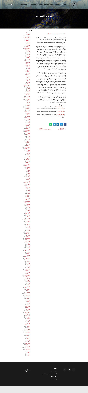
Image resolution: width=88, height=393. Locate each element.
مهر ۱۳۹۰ (28, 193)
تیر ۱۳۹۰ (28, 198)
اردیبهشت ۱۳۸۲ (27, 348)
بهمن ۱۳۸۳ (28, 317)
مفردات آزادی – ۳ (60, 116)
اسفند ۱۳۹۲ (28, 150)
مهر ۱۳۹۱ (28, 175)
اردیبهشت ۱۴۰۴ (27, 48)
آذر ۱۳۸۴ (28, 301)
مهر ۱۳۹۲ (28, 156)
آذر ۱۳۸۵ (28, 283)
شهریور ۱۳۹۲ (27, 158)
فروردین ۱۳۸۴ (27, 314)
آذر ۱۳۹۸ (28, 90)
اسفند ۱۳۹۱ (28, 167)
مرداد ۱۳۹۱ (28, 178)
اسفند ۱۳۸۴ (28, 297)
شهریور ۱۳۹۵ (27, 112)
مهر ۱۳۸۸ (28, 230)
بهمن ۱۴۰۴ (28, 41)
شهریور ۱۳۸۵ (27, 288)
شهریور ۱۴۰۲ (27, 61)
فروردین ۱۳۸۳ (27, 332)
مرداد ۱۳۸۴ (28, 308)
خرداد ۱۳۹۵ (28, 116)
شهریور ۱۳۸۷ (27, 251)
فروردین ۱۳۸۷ (27, 258)
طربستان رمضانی (23, 4)
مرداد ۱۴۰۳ (28, 56)
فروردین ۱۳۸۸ (27, 240)
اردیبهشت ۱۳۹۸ (27, 98)
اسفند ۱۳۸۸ (28, 223)
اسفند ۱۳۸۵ (28, 278)
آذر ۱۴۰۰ (28, 78)
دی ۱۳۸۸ (28, 226)
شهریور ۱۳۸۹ (27, 213)
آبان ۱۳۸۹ (28, 210)
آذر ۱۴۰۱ (29, 68)
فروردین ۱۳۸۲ (27, 349)
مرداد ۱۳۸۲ (28, 345)
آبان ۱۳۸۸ (28, 229)
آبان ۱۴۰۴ (28, 44)
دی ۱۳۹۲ (28, 152)
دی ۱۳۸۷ (28, 244)
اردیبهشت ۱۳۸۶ (27, 275)
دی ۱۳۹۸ (28, 88)
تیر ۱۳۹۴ (28, 127)
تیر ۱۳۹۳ (28, 144)
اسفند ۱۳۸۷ (28, 241)
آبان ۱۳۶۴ (28, 356)
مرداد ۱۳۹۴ (28, 125)
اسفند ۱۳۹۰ (28, 186)
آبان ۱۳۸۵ (28, 284)
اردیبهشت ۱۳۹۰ (27, 201)
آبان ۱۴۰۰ (28, 79)
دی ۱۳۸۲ (28, 337)
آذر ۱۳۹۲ (28, 153)
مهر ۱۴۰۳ (28, 54)
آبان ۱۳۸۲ (28, 340)
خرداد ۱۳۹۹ (28, 84)
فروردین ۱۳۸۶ (27, 277)
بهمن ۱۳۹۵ (28, 108)
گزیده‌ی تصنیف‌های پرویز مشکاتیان (46, 4)
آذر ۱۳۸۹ (28, 209)
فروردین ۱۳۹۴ (27, 132)
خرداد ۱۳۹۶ (28, 105)
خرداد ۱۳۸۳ (28, 329)
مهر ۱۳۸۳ (28, 323)
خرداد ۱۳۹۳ (28, 146)
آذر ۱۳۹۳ (28, 138)
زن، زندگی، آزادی (56, 34)
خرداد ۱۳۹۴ (28, 129)
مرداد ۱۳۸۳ (28, 326)
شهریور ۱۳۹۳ (27, 141)
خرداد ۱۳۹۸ (28, 96)
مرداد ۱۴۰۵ (28, 33)
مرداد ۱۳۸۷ (28, 252)
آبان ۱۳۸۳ (28, 322)
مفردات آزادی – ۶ (60, 114)
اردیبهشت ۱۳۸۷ (27, 257)
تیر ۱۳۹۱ (28, 179)
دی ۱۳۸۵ (28, 281)
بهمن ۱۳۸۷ (28, 243)
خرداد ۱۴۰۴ (28, 47)
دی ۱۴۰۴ (28, 42)
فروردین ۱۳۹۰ (27, 203)
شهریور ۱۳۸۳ (27, 325)
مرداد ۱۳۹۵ (28, 113)
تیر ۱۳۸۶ (28, 272)
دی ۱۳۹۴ (28, 121)
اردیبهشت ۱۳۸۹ (27, 220)
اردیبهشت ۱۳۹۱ (27, 183)
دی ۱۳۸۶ (28, 263)
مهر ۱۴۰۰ (28, 81)
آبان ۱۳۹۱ (28, 173)
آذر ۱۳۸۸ (28, 227)
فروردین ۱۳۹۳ (27, 149)
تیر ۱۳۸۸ (28, 235)
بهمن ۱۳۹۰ (28, 187)
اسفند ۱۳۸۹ (28, 204)
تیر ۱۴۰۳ (28, 57)
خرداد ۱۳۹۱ (28, 181)
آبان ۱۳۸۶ (28, 266)
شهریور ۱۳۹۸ (27, 93)
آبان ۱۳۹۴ (28, 122)
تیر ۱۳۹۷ (28, 102)
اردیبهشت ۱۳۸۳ (27, 331)
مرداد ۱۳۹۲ (28, 159)
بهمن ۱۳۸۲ (28, 335)
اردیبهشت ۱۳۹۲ (27, 164)
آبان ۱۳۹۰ (28, 192)
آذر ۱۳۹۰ (28, 190)
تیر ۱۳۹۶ (28, 104)
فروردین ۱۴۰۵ (27, 37)
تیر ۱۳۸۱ (28, 352)
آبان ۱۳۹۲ (28, 155)
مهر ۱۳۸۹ (28, 212)
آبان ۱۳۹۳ (28, 139)
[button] (12, 4)
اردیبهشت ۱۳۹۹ (27, 85)
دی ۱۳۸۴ (28, 300)
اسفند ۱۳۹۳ (28, 133)
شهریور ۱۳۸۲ (27, 343)
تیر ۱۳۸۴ (28, 309)
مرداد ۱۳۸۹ (28, 215)
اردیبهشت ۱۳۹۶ (27, 107)
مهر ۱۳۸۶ (28, 267)
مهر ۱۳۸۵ (28, 286)
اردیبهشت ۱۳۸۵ (27, 294)
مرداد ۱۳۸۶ (28, 271)
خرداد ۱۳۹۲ (28, 162)
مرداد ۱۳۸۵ (28, 289)
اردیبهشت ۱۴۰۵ (27, 36)
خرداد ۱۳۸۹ (28, 218)
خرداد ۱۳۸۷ (28, 255)
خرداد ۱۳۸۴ (28, 311)
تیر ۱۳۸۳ (28, 328)
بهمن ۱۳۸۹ (28, 206)
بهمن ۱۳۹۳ (28, 135)
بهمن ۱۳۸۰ (28, 354)
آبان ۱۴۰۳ (28, 53)
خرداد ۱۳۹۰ (28, 200)
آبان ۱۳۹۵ (28, 110)
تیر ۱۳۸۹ (28, 217)
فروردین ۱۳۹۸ (27, 99)
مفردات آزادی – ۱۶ (60, 107)
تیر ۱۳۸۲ (28, 346)
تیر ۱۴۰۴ (28, 45)
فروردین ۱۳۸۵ (27, 295)
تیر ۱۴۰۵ (28, 34)
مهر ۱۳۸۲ (28, 342)
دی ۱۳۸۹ (28, 207)
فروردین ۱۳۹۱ (27, 184)
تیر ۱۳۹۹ (28, 82)
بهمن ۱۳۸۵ (28, 280)
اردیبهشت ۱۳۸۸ (27, 238)
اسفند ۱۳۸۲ (28, 334)
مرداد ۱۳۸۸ (28, 234)
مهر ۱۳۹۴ (28, 124)
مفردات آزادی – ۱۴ (60, 108)
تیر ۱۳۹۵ (28, 115)
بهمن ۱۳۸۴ (28, 298)
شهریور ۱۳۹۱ (28, 176)
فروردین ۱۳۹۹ (27, 87)
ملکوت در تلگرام (33, 4)
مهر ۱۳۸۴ (28, 305)
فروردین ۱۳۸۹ (27, 221)
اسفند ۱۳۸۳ (27, 315)
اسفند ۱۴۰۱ (28, 64)
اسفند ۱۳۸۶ (28, 260)
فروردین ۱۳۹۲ (27, 166)
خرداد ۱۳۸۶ (28, 274)
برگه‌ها (65, 4)
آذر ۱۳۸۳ (28, 320)
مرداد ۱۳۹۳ (28, 142)
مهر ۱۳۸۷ (28, 249)
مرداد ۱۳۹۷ (28, 101)
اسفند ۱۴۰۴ (28, 39)
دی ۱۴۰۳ (28, 51)
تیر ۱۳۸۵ (28, 291)
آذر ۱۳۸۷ (28, 246)
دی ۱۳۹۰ (28, 189)
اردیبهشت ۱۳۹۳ (27, 147)
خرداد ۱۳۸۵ (28, 292)
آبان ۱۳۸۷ (28, 247)
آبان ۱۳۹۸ (28, 91)
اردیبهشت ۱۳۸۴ (27, 312)
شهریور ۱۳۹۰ (27, 195)
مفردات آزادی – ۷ (60, 111)
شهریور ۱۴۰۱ (28, 70)
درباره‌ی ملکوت (58, 4)
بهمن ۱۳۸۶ (28, 261)
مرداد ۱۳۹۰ (28, 196)
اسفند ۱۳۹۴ (28, 119)
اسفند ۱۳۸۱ (28, 351)
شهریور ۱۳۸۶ (27, 269)
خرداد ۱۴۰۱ (28, 74)
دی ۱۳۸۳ (28, 318)
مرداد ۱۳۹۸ (28, 95)
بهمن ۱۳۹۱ (28, 169)
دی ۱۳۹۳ (28, 136)
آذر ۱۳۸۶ (28, 264)
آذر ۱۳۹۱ (28, 172)
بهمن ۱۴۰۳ (28, 50)
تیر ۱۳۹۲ (28, 161)
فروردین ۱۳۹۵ (27, 118)
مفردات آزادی (49, 34)
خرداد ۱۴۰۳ (28, 59)
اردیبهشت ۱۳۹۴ (27, 130)
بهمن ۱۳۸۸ (28, 224)
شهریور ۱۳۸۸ (27, 232)
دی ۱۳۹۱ (28, 170)
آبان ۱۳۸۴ (28, 303)
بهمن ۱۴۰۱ (28, 65)
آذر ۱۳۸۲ (28, 339)
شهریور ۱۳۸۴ (27, 306)
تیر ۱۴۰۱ (29, 73)
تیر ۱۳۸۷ (28, 254)
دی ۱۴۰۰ (28, 76)
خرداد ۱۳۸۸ (28, 237)
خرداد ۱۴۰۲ (28, 62)
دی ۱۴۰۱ (28, 67)
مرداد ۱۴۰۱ (28, 71)
